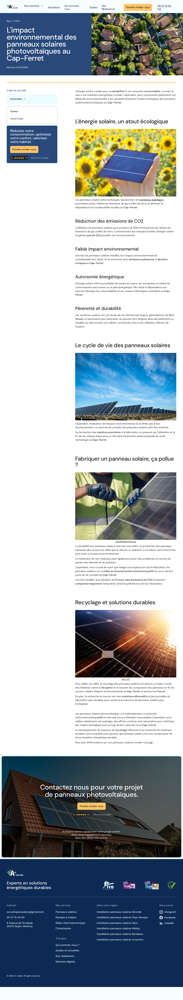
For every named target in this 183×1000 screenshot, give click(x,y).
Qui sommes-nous (72, 7)
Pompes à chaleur (66, 917)
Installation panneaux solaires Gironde (119, 911)
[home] (12, 7)
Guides (93, 7)
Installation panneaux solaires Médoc (118, 928)
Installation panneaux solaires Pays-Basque (122, 917)
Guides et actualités (67, 950)
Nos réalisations (65, 956)
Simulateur (54, 7)
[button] (34, 6)
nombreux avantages (151, 199)
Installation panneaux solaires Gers (117, 923)
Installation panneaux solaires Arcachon (120, 939)
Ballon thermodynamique (70, 923)
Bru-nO (126, 679)
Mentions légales (65, 961)
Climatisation (63, 928)
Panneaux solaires (66, 911)
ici (151, 742)
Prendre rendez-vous (138, 7)
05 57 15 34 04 (164, 7)
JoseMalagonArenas (125, 541)
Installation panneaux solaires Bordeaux (120, 934)
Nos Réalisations (108, 7)
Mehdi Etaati (16, 118)
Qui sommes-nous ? (67, 945)
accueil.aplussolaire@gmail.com (25, 911)
